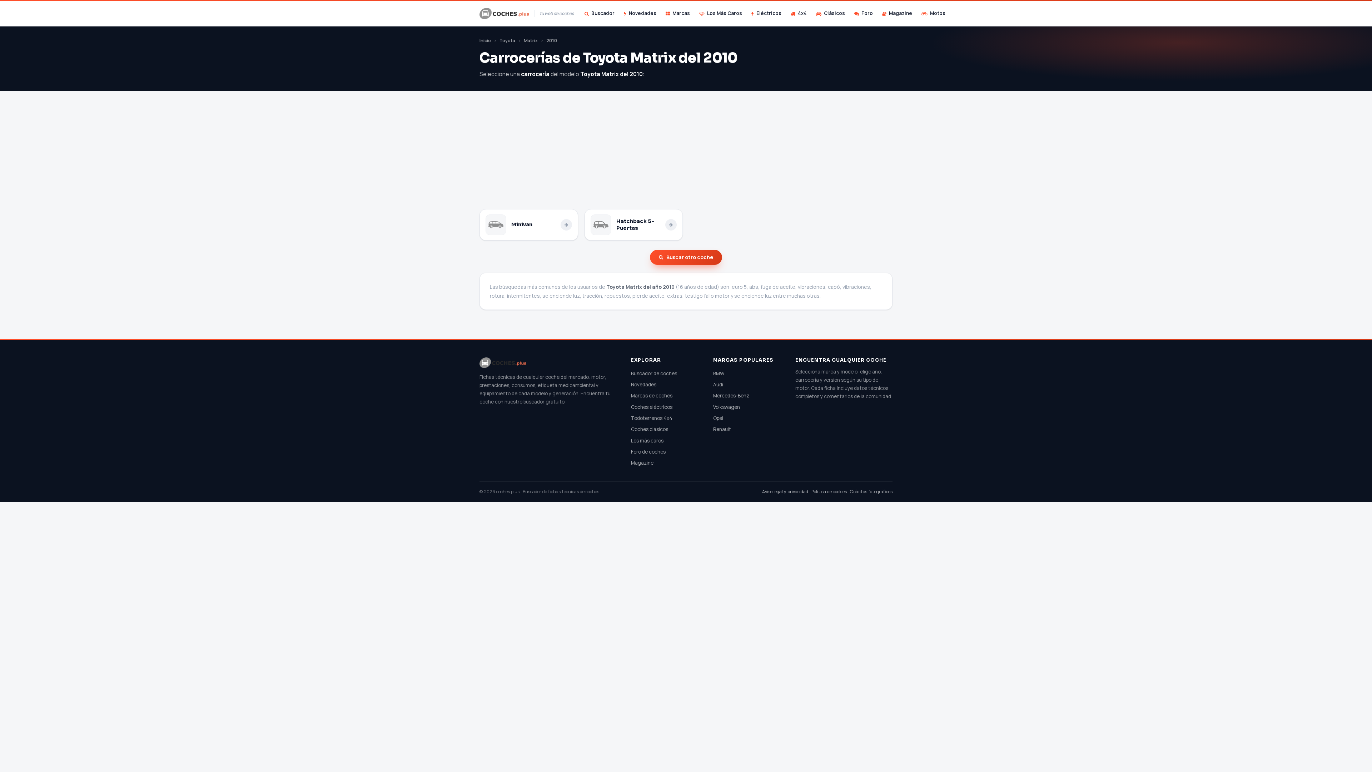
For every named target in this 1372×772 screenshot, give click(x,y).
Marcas (681, 13)
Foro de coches (648, 452)
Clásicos (834, 13)
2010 (551, 41)
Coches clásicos (649, 429)
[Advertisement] (686, 155)
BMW (719, 373)
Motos (937, 13)
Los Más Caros (724, 13)
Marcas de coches (651, 395)
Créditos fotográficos (871, 492)
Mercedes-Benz (731, 395)
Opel (718, 418)
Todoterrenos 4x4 (651, 418)
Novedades (642, 13)
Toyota (507, 41)
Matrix (531, 41)
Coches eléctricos (651, 407)
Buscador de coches (654, 373)
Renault (722, 429)
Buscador (603, 13)
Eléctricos (768, 13)
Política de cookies (829, 492)
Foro (867, 13)
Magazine (900, 13)
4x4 (802, 13)
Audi (718, 384)
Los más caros (647, 440)
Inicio (485, 41)
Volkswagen (726, 407)
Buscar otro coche (689, 257)
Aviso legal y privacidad (785, 492)
